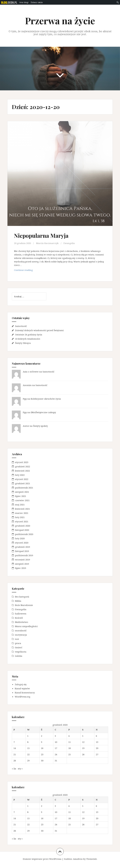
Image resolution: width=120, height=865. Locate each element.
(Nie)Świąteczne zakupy (43, 412)
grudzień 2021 (22, 483)
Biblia (18, 600)
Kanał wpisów (22, 688)
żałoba (18, 655)
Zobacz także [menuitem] (37, 2)
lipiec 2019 (20, 568)
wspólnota (20, 651)
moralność (20, 630)
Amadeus (78, 859)
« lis (14, 768)
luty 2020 (20, 538)
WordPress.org (22, 696)
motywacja (21, 634)
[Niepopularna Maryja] (60, 171)
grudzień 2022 (22, 466)
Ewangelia (69, 243)
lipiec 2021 (20, 496)
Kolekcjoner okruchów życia (46, 398)
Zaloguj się (20, 684)
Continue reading (30, 270)
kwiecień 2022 (22, 470)
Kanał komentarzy (25, 692)
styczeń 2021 (21, 521)
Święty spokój (40, 425)
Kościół (19, 617)
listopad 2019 (22, 551)
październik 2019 (24, 555)
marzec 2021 (21, 513)
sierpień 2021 (22, 491)
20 (97, 748)
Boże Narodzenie (24, 605)
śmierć (18, 647)
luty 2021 (20, 517)
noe (17, 638)
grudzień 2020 (22, 525)
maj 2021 (20, 504)
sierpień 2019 (22, 563)
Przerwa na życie (60, 20)
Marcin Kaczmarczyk (47, 243)
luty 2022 (20, 474)
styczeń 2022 (21, 479)
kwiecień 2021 (22, 508)
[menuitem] (9, 2)
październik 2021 (24, 487)
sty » (20, 768)
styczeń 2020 (21, 542)
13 (97, 742)
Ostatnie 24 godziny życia (28, 334)
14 (14, 748)
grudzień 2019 (22, 546)
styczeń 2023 (21, 462)
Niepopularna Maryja (41, 235)
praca (18, 643)
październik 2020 (24, 534)
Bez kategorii (22, 596)
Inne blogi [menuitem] (23, 2)
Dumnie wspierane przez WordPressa (42, 859)
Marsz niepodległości (26, 626)
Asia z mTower (31, 371)
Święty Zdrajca (23, 343)
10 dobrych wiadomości (27, 338)
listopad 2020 (22, 529)
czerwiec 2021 (22, 500)
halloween (20, 613)
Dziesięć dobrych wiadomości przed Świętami (39, 330)
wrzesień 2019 (22, 559)
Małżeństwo (21, 622)
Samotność (21, 326)
